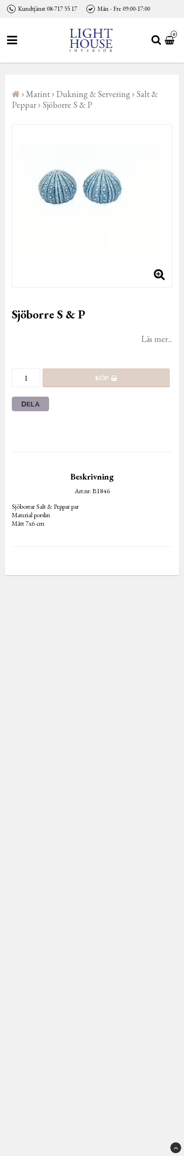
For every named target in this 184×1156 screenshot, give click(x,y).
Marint (38, 94)
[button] (171, 40)
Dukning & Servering (93, 94)
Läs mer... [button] (156, 339)
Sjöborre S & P (67, 104)
